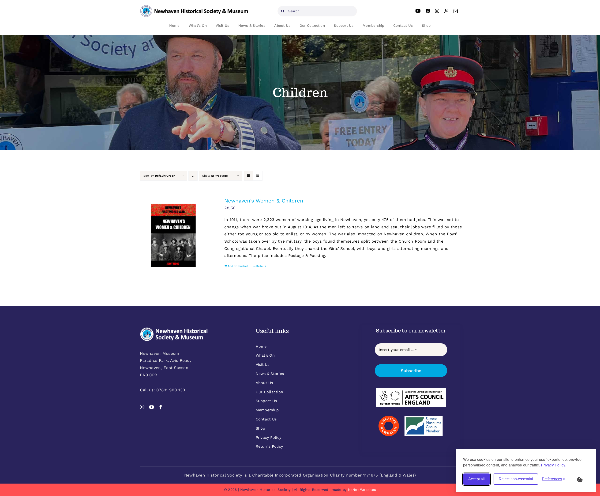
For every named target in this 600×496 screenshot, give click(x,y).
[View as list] (257, 175)
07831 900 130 (170, 390)
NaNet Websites (362, 490)
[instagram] (142, 407)
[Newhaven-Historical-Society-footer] (174, 329)
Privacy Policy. (553, 465)
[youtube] (151, 407)
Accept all (476, 479)
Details (261, 266)
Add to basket (238, 266)
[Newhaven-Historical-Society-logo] (194, 7)
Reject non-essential (516, 479)
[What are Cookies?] (583, 479)
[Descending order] (193, 176)
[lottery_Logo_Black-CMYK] (411, 390)
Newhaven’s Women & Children (263, 201)
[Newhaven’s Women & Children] (173, 235)
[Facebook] (428, 11)
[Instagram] (437, 11)
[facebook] (160, 407)
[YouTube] (418, 11)
